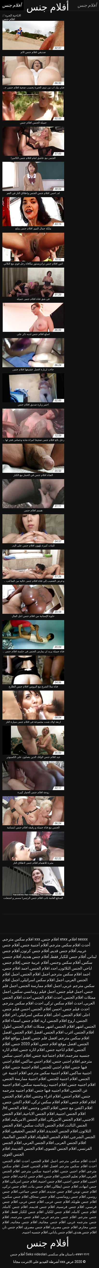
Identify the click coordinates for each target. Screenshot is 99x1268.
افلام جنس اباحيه (31, 1176)
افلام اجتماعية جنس (48, 1055)
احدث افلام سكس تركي (64, 1003)
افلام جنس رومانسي (71, 1196)
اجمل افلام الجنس (35, 974)
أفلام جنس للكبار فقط (68, 956)
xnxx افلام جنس (55, 939)
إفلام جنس (11, 962)
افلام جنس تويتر (85, 1191)
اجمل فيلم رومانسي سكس (34, 991)
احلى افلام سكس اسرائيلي (39, 1014)
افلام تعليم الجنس (73, 1176)
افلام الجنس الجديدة (62, 1131)
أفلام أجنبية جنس (34, 945)
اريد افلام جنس (34, 1020)
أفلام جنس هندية (36, 956)
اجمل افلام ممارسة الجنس (40, 985)
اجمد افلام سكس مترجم (70, 974)
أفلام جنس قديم (63, 951)
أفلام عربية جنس (35, 962)
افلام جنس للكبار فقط (27, 1212)
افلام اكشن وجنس (43, 1107)
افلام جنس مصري (37, 1227)
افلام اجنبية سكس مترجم (48, 1073)
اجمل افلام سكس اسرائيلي (42, 980)
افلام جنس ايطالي (65, 1186)
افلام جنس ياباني (61, 1232)
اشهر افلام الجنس (69, 1026)
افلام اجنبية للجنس (62, 1078)
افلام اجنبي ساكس (36, 1061)
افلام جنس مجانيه (24, 1222)
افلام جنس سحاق (42, 1196)
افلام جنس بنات (40, 1186)
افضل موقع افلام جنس (58, 1044)
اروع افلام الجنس (61, 1020)
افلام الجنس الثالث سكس (43, 1125)
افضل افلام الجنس (28, 1032)
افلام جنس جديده (60, 1191)
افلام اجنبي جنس (66, 1061)
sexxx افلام (78, 939)
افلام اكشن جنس (16, 1102)
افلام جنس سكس (15, 1196)
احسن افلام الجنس (47, 1009)
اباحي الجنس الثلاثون (75, 968)
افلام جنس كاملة (15, 1207)
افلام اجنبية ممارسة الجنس (24, 1078)
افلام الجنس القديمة (27, 1148)
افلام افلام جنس (83, 1102)
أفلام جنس (17, 1254)
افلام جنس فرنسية (70, 1207)
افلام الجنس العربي (38, 1142)
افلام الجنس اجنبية (71, 1113)
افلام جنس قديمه (42, 1207)
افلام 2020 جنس (25, 1044)
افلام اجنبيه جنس (81, 1084)
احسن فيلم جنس (16, 1009)
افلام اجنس (71, 1096)
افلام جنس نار (13, 1227)
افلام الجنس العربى (71, 1142)
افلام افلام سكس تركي (50, 1102)
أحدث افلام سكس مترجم (70, 945)
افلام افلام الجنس (17, 1096)
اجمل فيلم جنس (70, 991)
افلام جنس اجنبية (50, 1181)
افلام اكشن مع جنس (76, 1107)
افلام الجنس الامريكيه (29, 1119)
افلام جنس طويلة (84, 1202)
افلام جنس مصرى (64, 1227)
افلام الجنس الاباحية (39, 1113)
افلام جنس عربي (32, 1202)
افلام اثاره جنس (32, 1049)
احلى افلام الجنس (76, 1014)
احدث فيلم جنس (76, 1009)
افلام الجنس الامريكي (64, 1119)
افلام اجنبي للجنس (55, 1067)
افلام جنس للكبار (58, 1212)
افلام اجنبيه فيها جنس (52, 1090)
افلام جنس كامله (84, 1212)
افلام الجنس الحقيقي (28, 1131)
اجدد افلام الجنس (43, 968)
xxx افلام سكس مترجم (21, 939)
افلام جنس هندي (85, 1232)
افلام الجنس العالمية (19, 1137)
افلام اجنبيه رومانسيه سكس (44, 1084)
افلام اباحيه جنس (59, 1049)
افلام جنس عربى (58, 1202)
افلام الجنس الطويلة (53, 1137)
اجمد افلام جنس (16, 968)
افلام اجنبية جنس (25, 1067)
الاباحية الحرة (13, 15)
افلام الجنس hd (15, 1107)
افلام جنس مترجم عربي (59, 1217)
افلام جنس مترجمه (25, 1217)
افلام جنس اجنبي (75, 1181)
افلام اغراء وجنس (47, 1096)
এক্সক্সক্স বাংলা (82, 1254)
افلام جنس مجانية (52, 1222)
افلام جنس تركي (15, 1186)
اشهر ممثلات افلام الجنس (33, 1026)
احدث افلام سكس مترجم (23, 1003)
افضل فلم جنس (44, 1038)
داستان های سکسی (61, 1254)
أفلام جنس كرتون (35, 951)
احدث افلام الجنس (47, 997)
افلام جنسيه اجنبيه (35, 1232)
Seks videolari (36, 1254)
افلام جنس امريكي (24, 1181)
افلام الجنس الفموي (60, 1148)
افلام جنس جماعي (32, 1191)
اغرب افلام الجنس (58, 1032)
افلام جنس (52, 1176)
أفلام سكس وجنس (65, 962)
